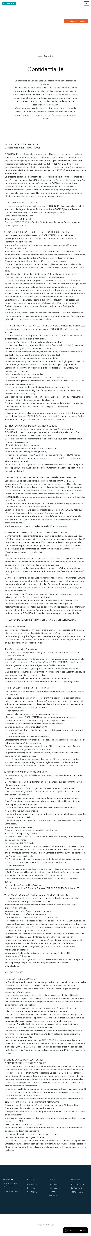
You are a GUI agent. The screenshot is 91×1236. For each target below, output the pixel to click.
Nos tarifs (31, 1188)
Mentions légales (77, 1184)
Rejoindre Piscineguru (53, 1195)
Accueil (40, 56)
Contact (52, 1192)
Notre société (54, 1184)
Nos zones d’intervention (32, 1192)
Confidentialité (76, 1188)
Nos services (32, 1184)
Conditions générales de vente (78, 1192)
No (50, 1188)
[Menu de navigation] (86, 3)
